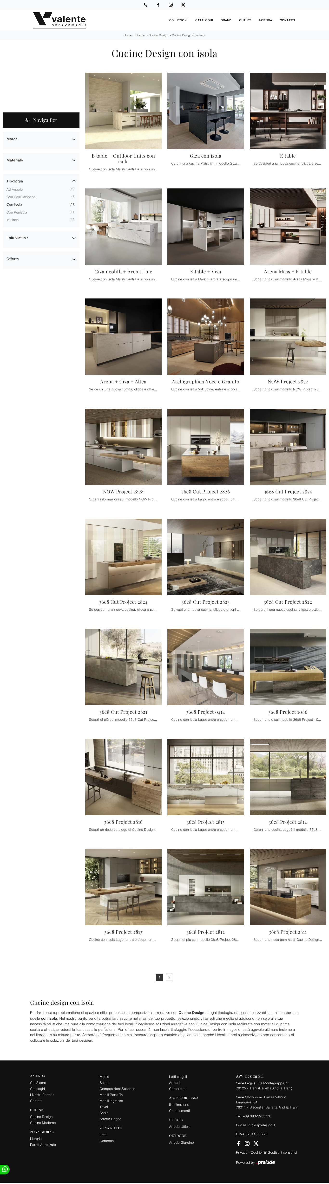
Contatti (287, 20)
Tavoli (104, 1107)
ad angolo (15, 189)
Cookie (256, 1152)
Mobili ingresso (111, 1101)
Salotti (105, 1082)
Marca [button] (12, 139)
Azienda (265, 20)
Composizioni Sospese (117, 1089)
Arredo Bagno (110, 1119)
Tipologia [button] (15, 181)
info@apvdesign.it (261, 1125)
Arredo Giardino (181, 1142)
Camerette (177, 1089)
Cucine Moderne (43, 1123)
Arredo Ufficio (180, 1126)
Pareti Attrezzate (43, 1144)
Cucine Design (158, 35)
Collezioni (178, 20)
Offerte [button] (13, 259)
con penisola (17, 212)
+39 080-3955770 (257, 1116)
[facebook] (158, 5)
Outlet (245, 20)
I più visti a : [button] (17, 238)
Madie (104, 1076)
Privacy (241, 1152)
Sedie (104, 1113)
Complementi (179, 1110)
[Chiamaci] (145, 5)
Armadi (174, 1082)
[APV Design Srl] (98, 20)
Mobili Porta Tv (111, 1095)
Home (128, 35)
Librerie (36, 1138)
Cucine (140, 35)
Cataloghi (204, 20)
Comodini (107, 1141)
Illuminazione (179, 1104)
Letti (103, 1135)
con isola (14, 205)
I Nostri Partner (42, 1095)
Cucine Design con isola (188, 35)
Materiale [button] (15, 160)
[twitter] (183, 5)
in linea (13, 220)
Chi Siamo (38, 1082)
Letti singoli (178, 1076)
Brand (226, 20)
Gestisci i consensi (282, 1152)
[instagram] (171, 5)
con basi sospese (21, 197)
